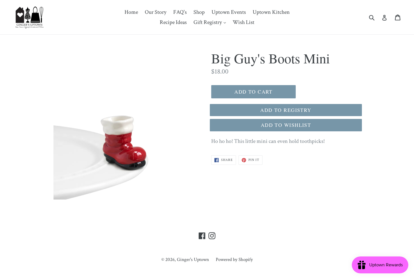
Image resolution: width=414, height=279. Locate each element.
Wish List (243, 22)
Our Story (155, 12)
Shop (199, 12)
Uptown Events (229, 12)
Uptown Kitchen (271, 12)
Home (131, 12)
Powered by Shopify (234, 259)
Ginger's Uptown (193, 259)
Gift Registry (211, 22)
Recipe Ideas (173, 22)
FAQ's (180, 12)
